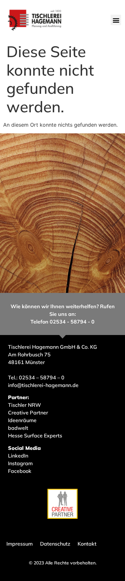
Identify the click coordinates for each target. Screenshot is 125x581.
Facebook (19, 471)
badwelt (18, 428)
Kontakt (87, 543)
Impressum (19, 543)
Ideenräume (23, 420)
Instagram (20, 463)
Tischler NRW (24, 405)
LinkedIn (18, 455)
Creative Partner (28, 412)
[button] (116, 20)
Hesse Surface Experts (35, 435)
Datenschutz (55, 543)
